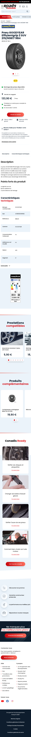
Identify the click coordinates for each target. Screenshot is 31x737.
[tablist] (16, 74)
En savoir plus (15, 470)
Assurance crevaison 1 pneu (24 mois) (11, 349)
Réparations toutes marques (19, 613)
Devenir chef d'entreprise (22, 672)
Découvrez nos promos (17, 588)
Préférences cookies (6, 684)
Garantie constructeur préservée (16, 596)
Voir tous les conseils (15, 564)
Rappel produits (23, 684)
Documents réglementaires (22, 688)
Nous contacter (9, 657)
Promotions (6, 17)
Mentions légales (15, 718)
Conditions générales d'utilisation (15, 722)
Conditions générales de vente (15, 732)
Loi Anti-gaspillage (8, 688)
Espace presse (22, 681)
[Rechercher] (27, 11)
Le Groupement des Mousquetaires (24, 667)
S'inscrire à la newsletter (15, 635)
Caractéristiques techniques (20, 154)
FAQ (3, 671)
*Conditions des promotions (7, 675)
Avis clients (5, 690)
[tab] (13, 74)
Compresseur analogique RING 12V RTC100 (10, 410)
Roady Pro (21, 678)
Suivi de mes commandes (6, 667)
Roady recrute (22, 676)
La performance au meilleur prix (19, 604)
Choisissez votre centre (9, 142)
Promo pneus (16, 17)
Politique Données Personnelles (15, 725)
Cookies (15, 729)
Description (5, 154)
